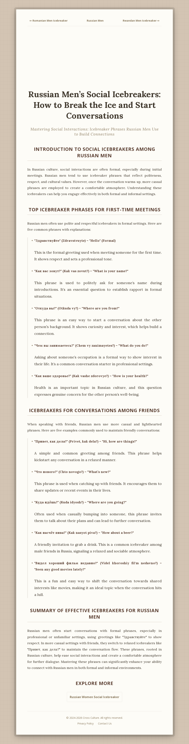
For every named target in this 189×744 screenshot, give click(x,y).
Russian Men (95, 20)
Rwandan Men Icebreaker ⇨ (141, 20)
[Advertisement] (94, 57)
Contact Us (105, 723)
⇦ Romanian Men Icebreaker (49, 20)
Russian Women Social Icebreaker (94, 697)
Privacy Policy (85, 723)
